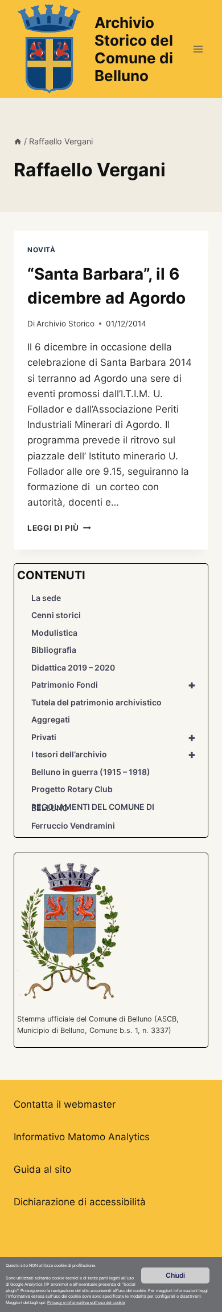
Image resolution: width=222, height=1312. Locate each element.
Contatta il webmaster (65, 1104)
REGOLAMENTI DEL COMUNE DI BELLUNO (92, 807)
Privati (113, 737)
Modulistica (54, 632)
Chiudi (175, 1275)
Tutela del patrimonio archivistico (96, 702)
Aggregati (50, 719)
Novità (41, 249)
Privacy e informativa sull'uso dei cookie (86, 1302)
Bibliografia (53, 650)
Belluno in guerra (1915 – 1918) (90, 772)
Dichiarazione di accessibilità (80, 1202)
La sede (46, 598)
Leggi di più (59, 527)
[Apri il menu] (197, 49)
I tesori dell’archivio (113, 754)
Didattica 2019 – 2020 (73, 667)
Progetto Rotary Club (72, 789)
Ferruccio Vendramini (73, 825)
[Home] (18, 141)
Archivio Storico (65, 323)
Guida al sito (42, 1169)
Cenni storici (56, 615)
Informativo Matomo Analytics (82, 1137)
